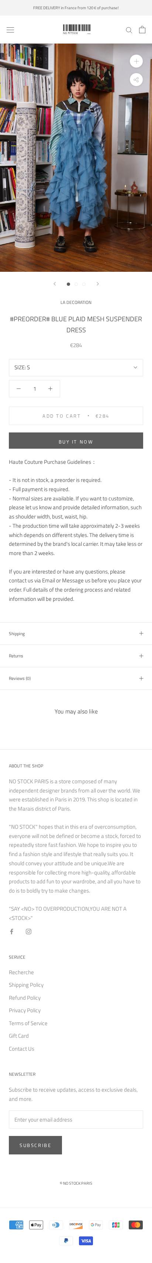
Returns (16, 655)
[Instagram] (28, 931)
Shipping (17, 633)
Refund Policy (25, 998)
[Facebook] (11, 931)
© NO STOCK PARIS (76, 1183)
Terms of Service (28, 1023)
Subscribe (35, 1145)
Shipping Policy (26, 985)
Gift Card (19, 1036)
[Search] (129, 29)
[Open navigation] (10, 29)
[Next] (98, 283)
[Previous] (54, 283)
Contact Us (21, 1049)
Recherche (21, 972)
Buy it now (76, 441)
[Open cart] (142, 29)
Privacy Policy (25, 1010)
